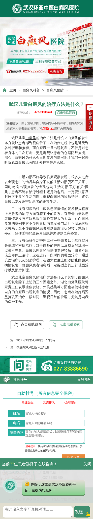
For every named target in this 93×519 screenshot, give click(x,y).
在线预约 (84, 380)
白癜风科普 (31, 90)
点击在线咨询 (31, 324)
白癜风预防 (55, 90)
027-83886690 (43, 112)
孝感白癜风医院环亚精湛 (32, 347)
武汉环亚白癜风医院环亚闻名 (35, 340)
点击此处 (48, 128)
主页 (12, 90)
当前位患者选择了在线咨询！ (30, 464)
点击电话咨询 (66, 112)
